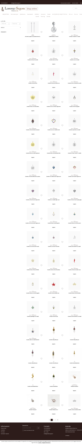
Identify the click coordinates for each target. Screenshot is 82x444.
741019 (54, 151)
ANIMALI (37, 14)
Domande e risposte (5, 433)
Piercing (43, 16)
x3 (32, 361)
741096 (74, 197)
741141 (54, 127)
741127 (33, 244)
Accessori (43, 14)
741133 (33, 221)
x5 (53, 361)
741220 (74, 244)
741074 (74, 407)
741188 (33, 267)
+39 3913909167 (4, 3)
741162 (33, 151)
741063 (54, 104)
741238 (54, 81)
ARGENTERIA (6, 14)
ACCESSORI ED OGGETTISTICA (59, 14)
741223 (54, 314)
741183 (74, 291)
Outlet (48, 14)
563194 (33, 34)
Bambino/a (22, 14)
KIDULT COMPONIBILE (74, 35)
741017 (74, 151)
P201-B (54, 407)
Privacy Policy (3, 428)
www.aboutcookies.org (67, 441)
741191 (54, 221)
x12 (53, 384)
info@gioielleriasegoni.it (15, 3)
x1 (53, 337)
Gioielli (37, 16)
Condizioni (3, 430)
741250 (54, 197)
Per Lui (71, 14)
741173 (33, 104)
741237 (74, 267)
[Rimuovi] (19, 23)
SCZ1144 (54, 34)
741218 (33, 314)
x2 (74, 337)
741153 (74, 104)
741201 (33, 291)
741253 (54, 174)
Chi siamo (3, 431)
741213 (74, 81)
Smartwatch (30, 14)
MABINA (33, 35)
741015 (74, 127)
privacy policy (32, 430)
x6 (74, 361)
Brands (48, 16)
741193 (74, 174)
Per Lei (76, 14)
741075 (74, 314)
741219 (33, 337)
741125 (54, 244)
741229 (33, 81)
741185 (54, 267)
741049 (33, 127)
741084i (75, 34)
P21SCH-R (74, 384)
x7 (32, 384)
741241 (54, 291)
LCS (53, 338)
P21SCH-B (33, 407)
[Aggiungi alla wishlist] (41, 32)
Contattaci (67, 435)
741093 (33, 197)
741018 (33, 174)
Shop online (32, 8)
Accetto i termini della (29, 430)
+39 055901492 (47, 430)
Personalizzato (14, 14)
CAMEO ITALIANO (74, 385)
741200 (74, 221)
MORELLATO (54, 35)
